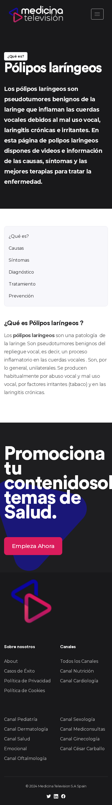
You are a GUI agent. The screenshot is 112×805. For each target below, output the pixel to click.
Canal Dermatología (26, 729)
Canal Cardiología (79, 680)
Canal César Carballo (82, 748)
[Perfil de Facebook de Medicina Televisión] (63, 797)
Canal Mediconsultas (82, 729)
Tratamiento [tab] (22, 284)
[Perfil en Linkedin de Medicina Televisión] (56, 797)
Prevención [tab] (21, 296)
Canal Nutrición (77, 671)
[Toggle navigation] (97, 14)
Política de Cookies (24, 690)
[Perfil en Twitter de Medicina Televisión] (49, 797)
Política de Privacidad (27, 680)
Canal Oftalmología (25, 758)
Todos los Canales (79, 661)
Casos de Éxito (19, 671)
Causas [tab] (16, 248)
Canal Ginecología (79, 738)
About (11, 661)
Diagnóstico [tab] (21, 272)
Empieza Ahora (33, 545)
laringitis (14, 392)
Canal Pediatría (20, 719)
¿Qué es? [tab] (19, 236)
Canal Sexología (77, 719)
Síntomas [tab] (19, 260)
